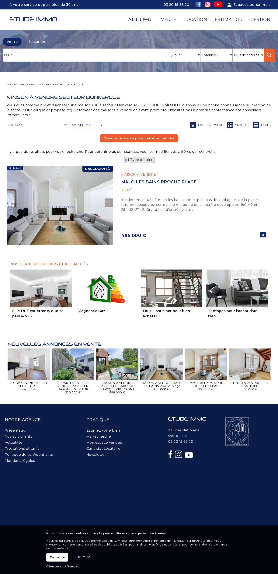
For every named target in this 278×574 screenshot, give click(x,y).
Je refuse (84, 557)
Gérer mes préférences (62, 566)
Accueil (141, 19)
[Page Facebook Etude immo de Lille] (170, 462)
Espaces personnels (251, 5)
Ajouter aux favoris (263, 234)
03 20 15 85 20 (176, 5)
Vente (12, 42)
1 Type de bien (140, 160)
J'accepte (57, 557)
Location (37, 42)
